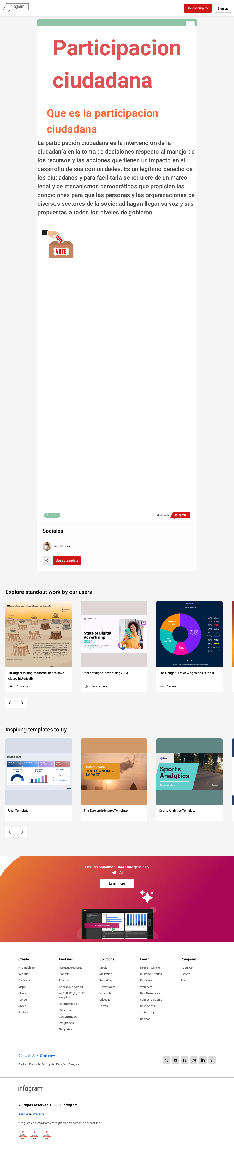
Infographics (26, 967)
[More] (190, 25)
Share (53, 515)
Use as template (198, 8)
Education (105, 999)
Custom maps (68, 1016)
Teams (103, 1006)
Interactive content (70, 967)
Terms (23, 1114)
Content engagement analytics (72, 995)
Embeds (64, 974)
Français (73, 1064)
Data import (66, 1010)
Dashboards (26, 980)
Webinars (146, 987)
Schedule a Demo (151, 999)
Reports (23, 974)
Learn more (117, 883)
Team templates (69, 1003)
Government (107, 987)
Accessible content (71, 987)
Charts (22, 993)
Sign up (223, 8)
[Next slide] (21, 703)
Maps (22, 987)
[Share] (47, 560)
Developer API (149, 1006)
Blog (183, 980)
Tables (22, 999)
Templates (65, 1029)
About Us (187, 967)
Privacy (38, 1114)
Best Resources (150, 993)
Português (48, 1064)
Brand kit (64, 980)
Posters (23, 1012)
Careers (185, 974)
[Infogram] (16, 8)
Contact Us (26, 1055)
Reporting (105, 980)
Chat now (47, 1055)
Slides (22, 1006)
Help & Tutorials (150, 967)
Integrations (66, 1023)
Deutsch (34, 1064)
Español (61, 1064)
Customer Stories (151, 974)
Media (103, 967)
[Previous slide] (10, 703)
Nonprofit (105, 993)
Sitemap (145, 1019)
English (22, 1064)
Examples (146, 980)
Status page (147, 1012)
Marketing (105, 974)
